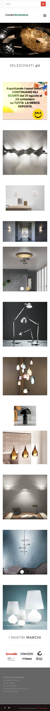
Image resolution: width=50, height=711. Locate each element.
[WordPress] (17, 15)
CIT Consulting (41, 708)
